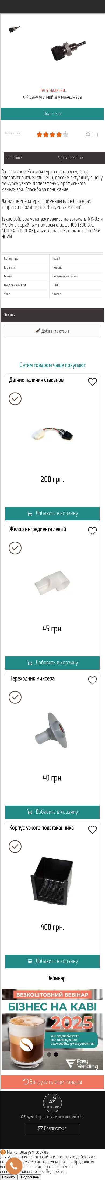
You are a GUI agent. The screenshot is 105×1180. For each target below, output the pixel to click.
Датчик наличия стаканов (36, 380)
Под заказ (52, 114)
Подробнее (55, 1171)
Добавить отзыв (54, 331)
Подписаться (55, 1128)
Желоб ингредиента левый (37, 529)
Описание (14, 158)
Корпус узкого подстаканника (41, 828)
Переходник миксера (32, 679)
